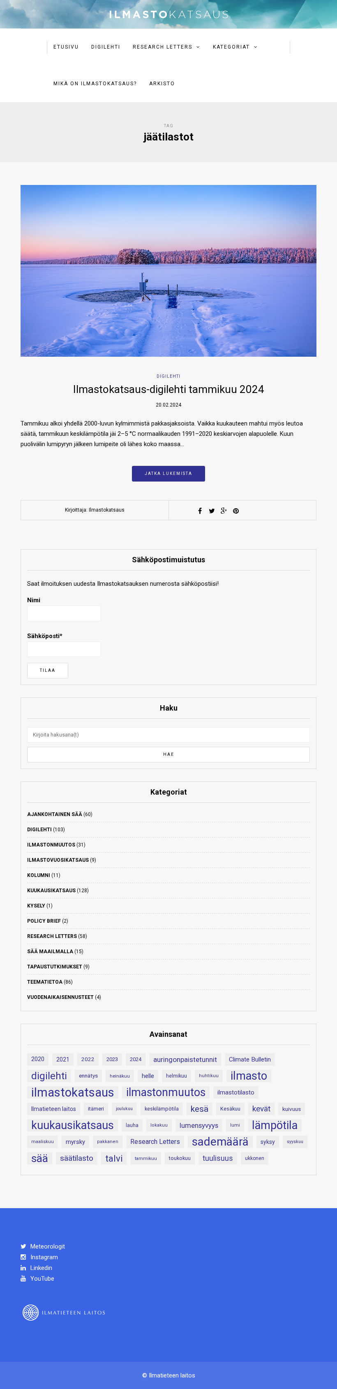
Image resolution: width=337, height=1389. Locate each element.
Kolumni (38, 875)
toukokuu (180, 1158)
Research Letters (162, 47)
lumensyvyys (199, 1125)
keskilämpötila (162, 1109)
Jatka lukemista (168, 473)
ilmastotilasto (235, 1092)
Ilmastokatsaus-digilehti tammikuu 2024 (168, 389)
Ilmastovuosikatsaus (58, 860)
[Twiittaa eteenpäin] (212, 510)
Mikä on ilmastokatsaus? (95, 84)
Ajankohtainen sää (54, 814)
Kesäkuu (230, 1109)
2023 (112, 1059)
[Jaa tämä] (200, 510)
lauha (132, 1125)
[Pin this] (236, 510)
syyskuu (295, 1141)
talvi (114, 1158)
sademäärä (220, 1142)
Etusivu (66, 47)
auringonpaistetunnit (185, 1059)
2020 (37, 1059)
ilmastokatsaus (72, 1092)
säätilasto (76, 1158)
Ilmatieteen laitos (53, 1109)
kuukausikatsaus (72, 1125)
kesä (199, 1109)
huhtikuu (209, 1075)
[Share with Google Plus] (224, 510)
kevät (261, 1108)
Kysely (36, 906)
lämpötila (275, 1125)
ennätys (88, 1076)
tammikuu (146, 1158)
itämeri (96, 1109)
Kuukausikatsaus (51, 890)
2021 (62, 1059)
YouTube (41, 1278)
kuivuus (291, 1109)
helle (148, 1076)
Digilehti (105, 47)
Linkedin (40, 1268)
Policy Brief (44, 921)
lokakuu (159, 1125)
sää (39, 1158)
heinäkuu (120, 1076)
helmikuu (176, 1076)
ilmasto (249, 1076)
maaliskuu (42, 1141)
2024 (135, 1059)
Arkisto (162, 84)
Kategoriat (231, 47)
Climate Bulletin (250, 1059)
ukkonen (254, 1158)
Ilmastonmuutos (51, 845)
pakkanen (107, 1141)
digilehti (49, 1076)
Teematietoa (44, 982)
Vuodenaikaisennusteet (60, 997)
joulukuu (124, 1108)
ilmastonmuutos (165, 1092)
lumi (235, 1125)
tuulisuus (218, 1158)
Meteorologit (47, 1246)
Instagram (43, 1257)
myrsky (75, 1142)
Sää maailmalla (50, 951)
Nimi (33, 600)
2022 (88, 1059)
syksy (268, 1142)
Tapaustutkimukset (54, 967)
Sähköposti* (44, 636)
